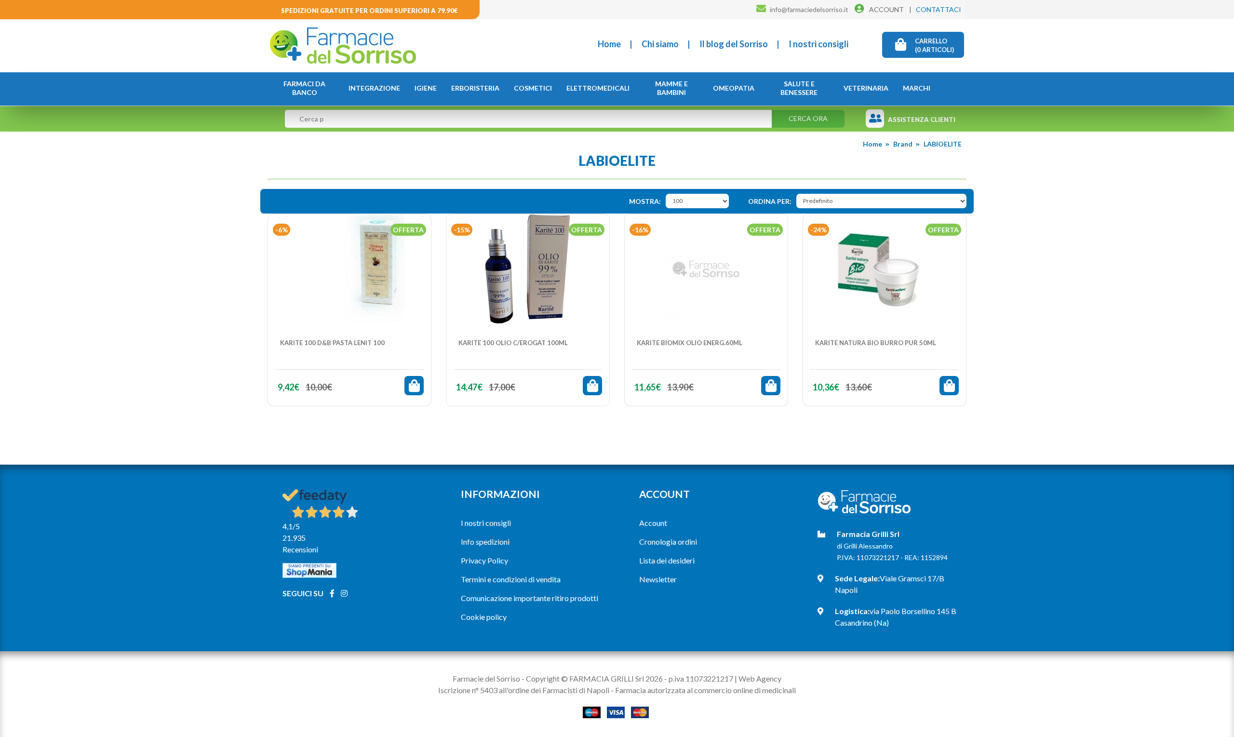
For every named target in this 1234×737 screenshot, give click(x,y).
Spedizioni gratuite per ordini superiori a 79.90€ (369, 10)
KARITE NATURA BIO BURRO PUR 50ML (875, 343)
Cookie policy (484, 616)
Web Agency (759, 678)
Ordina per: (769, 201)
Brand (902, 144)
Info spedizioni (485, 541)
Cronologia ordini (668, 541)
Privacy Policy (484, 560)
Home (609, 44)
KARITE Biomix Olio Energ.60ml (689, 343)
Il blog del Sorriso (733, 44)
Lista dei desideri (667, 560)
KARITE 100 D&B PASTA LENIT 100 (332, 343)
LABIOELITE (943, 144)
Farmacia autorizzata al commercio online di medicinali (705, 690)
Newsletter (658, 579)
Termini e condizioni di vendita (511, 579)
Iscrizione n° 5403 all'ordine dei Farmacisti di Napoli (523, 690)
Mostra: (645, 201)
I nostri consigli (818, 44)
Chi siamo (660, 44)
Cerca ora (808, 118)
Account (653, 522)
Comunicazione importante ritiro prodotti (529, 598)
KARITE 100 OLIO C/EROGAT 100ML (513, 343)
